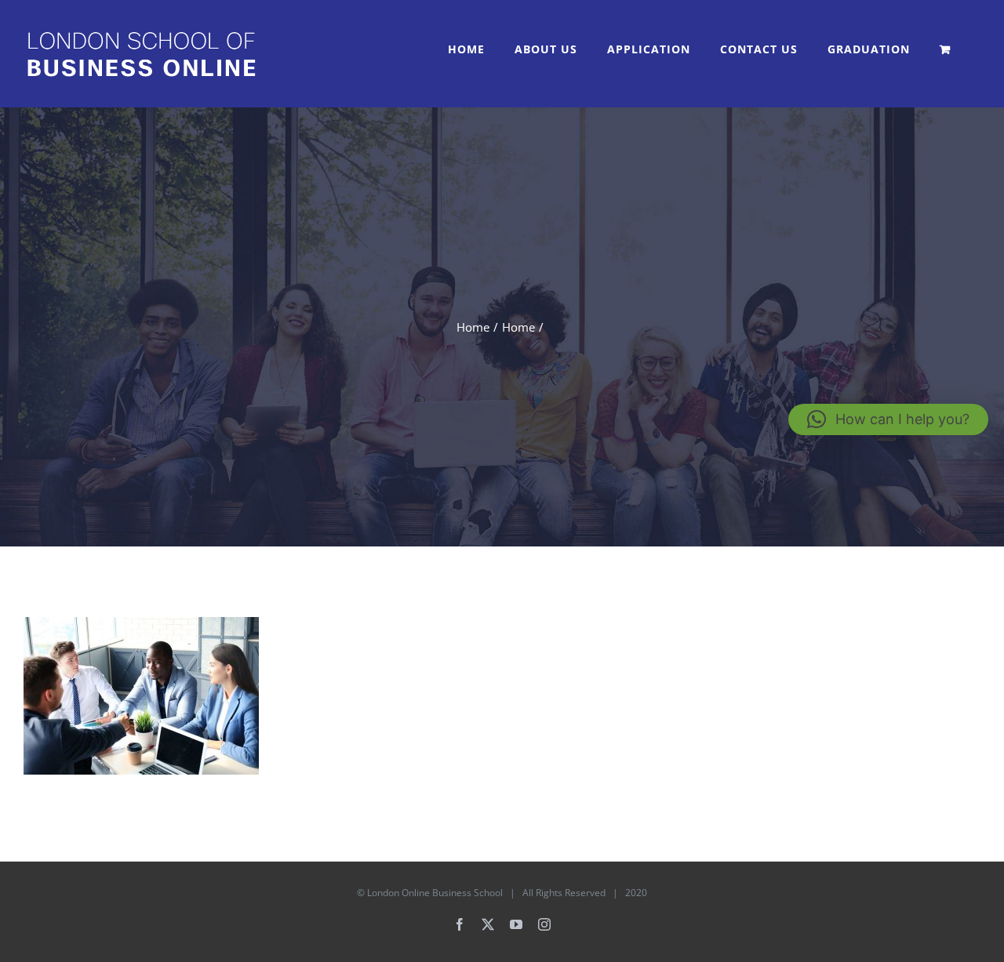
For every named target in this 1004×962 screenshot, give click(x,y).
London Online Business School (435, 892)
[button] (888, 419)
